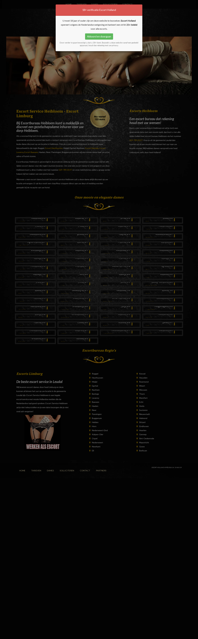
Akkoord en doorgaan (99, 36)
